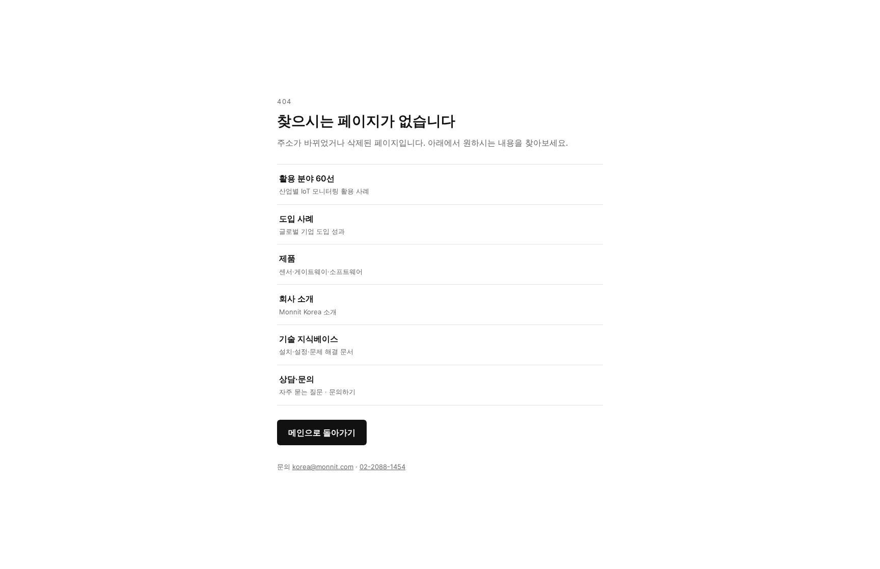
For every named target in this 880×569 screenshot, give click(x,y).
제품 (321, 264)
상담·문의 (317, 385)
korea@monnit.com (322, 467)
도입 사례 (312, 224)
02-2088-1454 (382, 467)
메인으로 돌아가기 (321, 432)
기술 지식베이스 (316, 345)
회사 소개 (308, 304)
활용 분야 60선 (324, 184)
